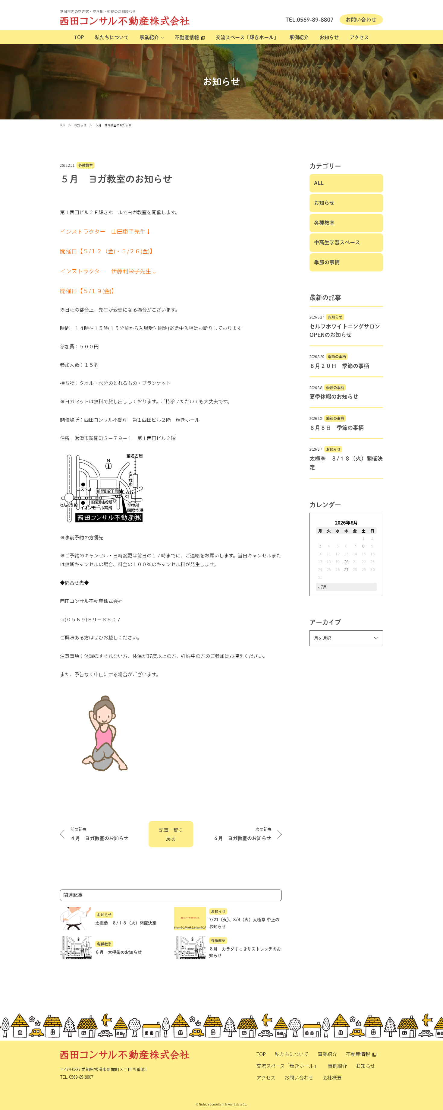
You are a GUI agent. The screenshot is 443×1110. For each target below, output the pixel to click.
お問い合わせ (298, 1077)
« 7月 (322, 587)
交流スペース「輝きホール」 (247, 37)
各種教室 (85, 165)
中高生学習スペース (337, 242)
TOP (79, 37)
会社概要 (332, 1077)
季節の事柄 (327, 262)
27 (346, 569)
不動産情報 (187, 37)
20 (346, 561)
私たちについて (112, 37)
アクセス (359, 37)
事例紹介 (299, 37)
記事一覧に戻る (171, 834)
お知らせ (329, 37)
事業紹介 (149, 37)
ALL (319, 183)
